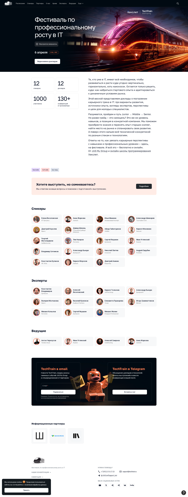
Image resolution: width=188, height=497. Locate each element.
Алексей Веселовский (78, 291)
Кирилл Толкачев (112, 290)
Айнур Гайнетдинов (113, 229)
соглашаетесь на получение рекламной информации (55, 397)
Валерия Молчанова (49, 301)
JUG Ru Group (100, 150)
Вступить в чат (129, 392)
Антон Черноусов (48, 340)
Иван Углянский (143, 240)
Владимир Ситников (49, 251)
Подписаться (58, 392)
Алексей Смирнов (112, 340)
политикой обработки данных (35, 485)
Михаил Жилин (111, 311)
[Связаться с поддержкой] (183, 492)
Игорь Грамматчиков (145, 301)
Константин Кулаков (50, 261)
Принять (26, 490)
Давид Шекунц (79, 228)
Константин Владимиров (46, 290)
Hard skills (36, 170)
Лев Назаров (78, 240)
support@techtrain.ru (129, 471)
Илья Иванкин (110, 218)
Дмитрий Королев (49, 229)
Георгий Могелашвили (47, 240)
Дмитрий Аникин (112, 261)
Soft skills (45, 170)
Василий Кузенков (80, 301)
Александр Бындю (81, 250)
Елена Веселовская (49, 218)
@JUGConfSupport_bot (109, 475)
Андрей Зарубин (143, 250)
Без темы (55, 170)
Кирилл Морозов (80, 261)
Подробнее (144, 186)
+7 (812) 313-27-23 (108, 471)
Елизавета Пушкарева (114, 301)
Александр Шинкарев (145, 218)
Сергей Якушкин (111, 240)
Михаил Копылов (48, 311)
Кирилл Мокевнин (143, 229)
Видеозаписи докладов (47, 61)
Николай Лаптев (111, 250)
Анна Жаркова (79, 218)
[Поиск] (178, 3)
